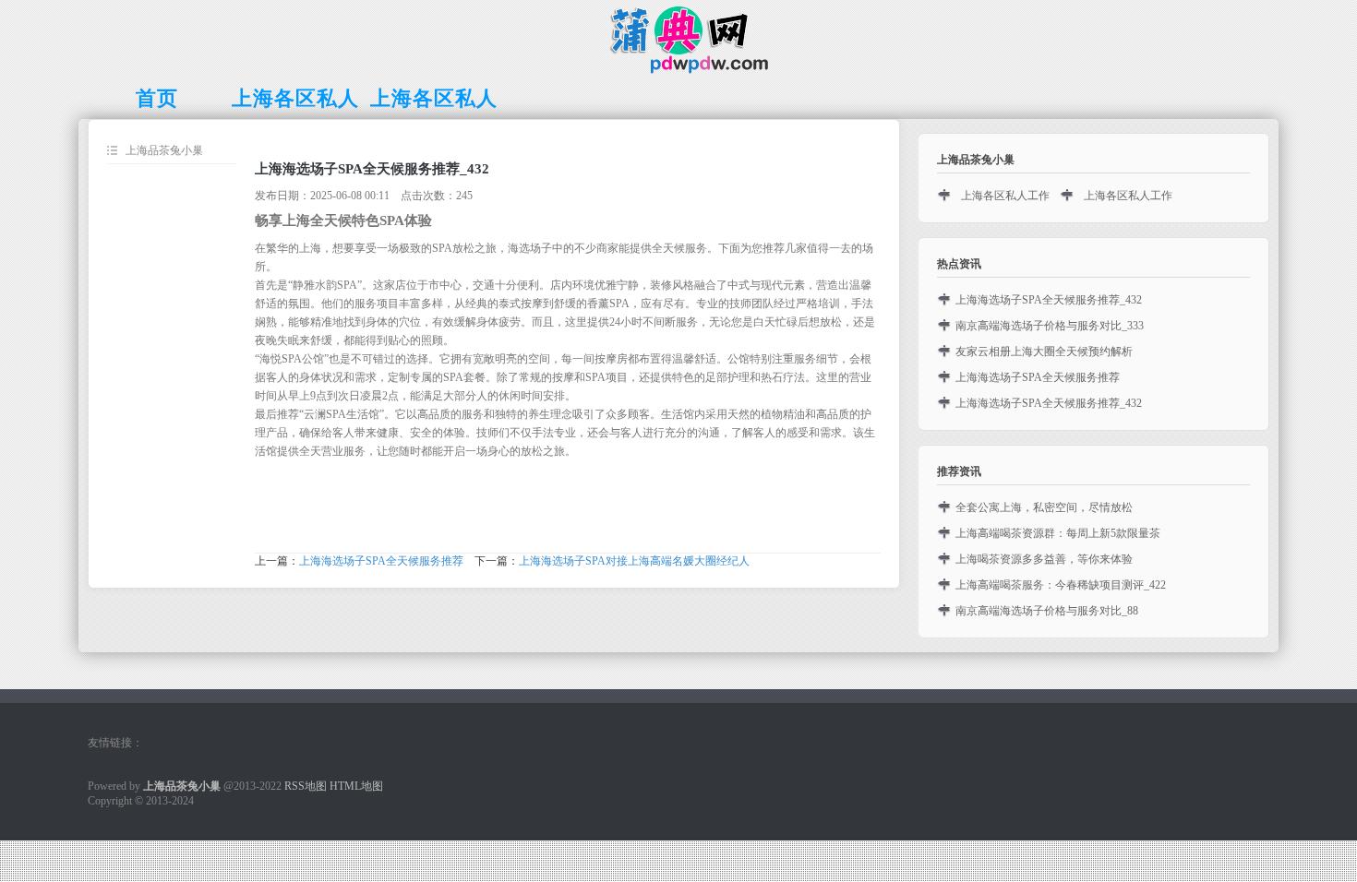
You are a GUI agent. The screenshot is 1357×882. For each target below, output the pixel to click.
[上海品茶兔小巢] (679, 70)
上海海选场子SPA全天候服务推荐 (381, 560)
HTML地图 (356, 786)
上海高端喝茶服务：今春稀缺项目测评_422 (1060, 584)
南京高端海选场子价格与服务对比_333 (1049, 325)
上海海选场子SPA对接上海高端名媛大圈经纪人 (634, 560)
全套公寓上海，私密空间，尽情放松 (1044, 507)
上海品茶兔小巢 (164, 150)
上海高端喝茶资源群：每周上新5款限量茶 (1057, 533)
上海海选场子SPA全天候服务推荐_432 (1048, 299)
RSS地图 (305, 786)
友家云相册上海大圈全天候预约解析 (1044, 351)
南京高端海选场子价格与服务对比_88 (1046, 610)
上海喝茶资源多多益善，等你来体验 (1044, 559)
